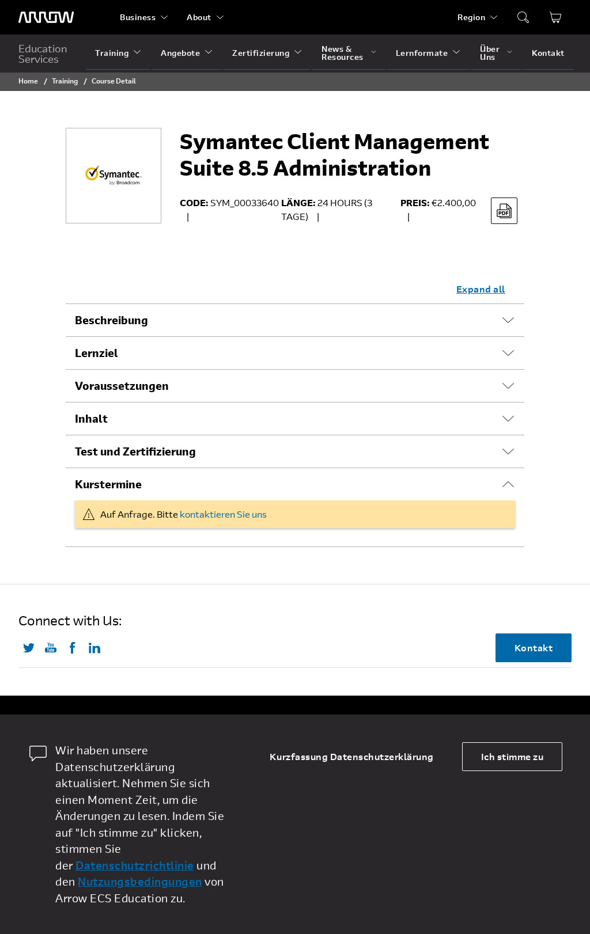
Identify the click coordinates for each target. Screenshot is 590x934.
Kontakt (548, 52)
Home (28, 80)
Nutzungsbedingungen (140, 881)
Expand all (480, 289)
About (199, 17)
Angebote (180, 52)
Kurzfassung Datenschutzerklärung (352, 756)
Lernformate (422, 52)
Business (138, 17)
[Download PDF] (504, 211)
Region (471, 17)
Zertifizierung (260, 52)
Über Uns (490, 52)
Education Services (42, 53)
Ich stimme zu (512, 756)
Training (111, 52)
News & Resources (343, 52)
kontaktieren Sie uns (223, 514)
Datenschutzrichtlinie (134, 865)
